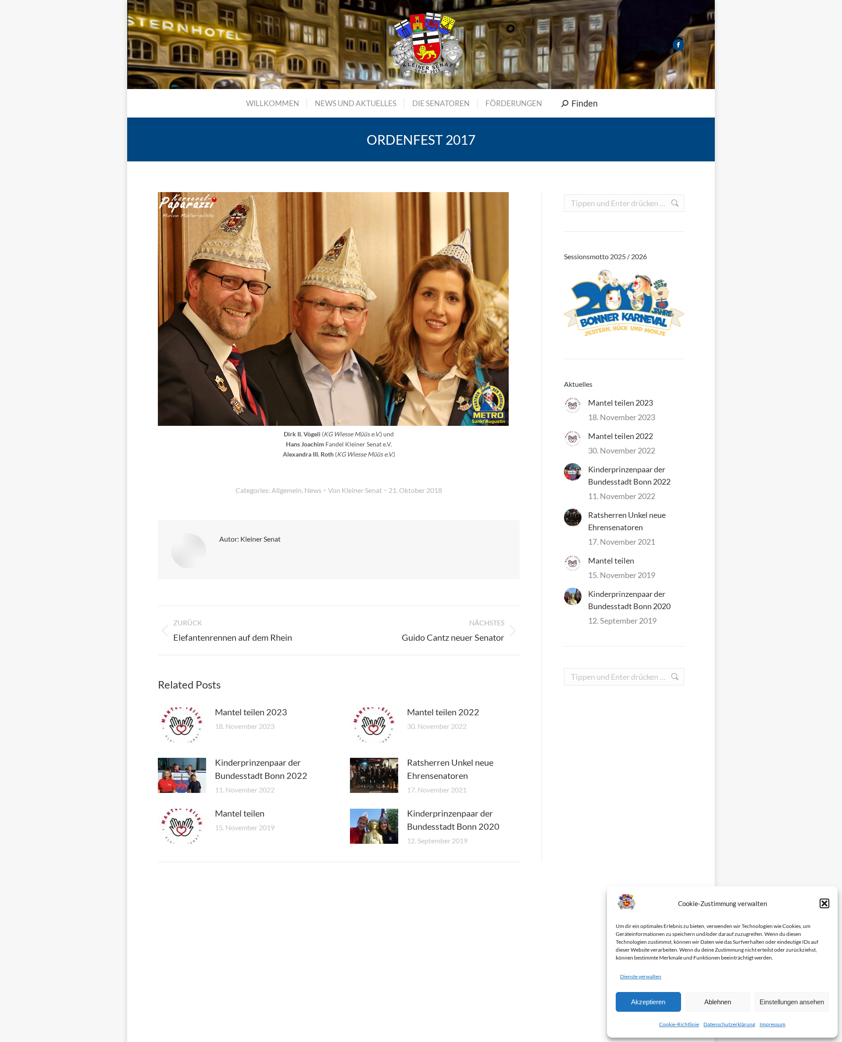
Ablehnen (717, 1002)
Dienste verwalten (640, 976)
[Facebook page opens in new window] (678, 44)
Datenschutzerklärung (729, 1024)
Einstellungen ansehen (792, 1002)
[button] (824, 903)
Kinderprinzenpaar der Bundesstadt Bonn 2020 (453, 819)
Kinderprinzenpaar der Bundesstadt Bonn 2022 (261, 769)
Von (355, 490)
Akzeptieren (648, 1002)
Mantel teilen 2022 (443, 712)
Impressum (772, 1024)
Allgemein (286, 490)
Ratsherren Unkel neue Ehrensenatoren (450, 769)
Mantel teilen (239, 813)
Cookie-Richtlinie (679, 1024)
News (312, 490)
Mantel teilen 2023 (251, 712)
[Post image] (182, 724)
